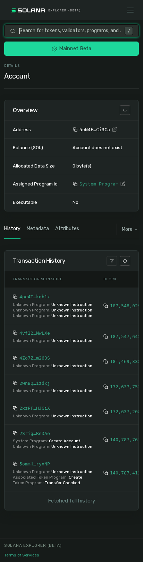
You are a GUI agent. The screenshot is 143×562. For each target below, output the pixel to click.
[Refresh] (125, 261)
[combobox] (69, 30)
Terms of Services (21, 555)
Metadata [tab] (38, 229)
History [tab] (12, 229)
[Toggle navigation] (130, 10)
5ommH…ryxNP (34, 463)
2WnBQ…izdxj (34, 383)
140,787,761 (125, 439)
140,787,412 (125, 472)
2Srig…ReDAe (34, 433)
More (127, 229)
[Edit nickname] (114, 129)
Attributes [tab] (67, 229)
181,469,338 (125, 361)
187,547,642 (125, 336)
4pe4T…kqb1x (34, 296)
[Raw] (125, 110)
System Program (98, 184)
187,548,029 (125, 305)
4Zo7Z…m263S (34, 358)
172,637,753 (125, 386)
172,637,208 (125, 411)
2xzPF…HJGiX (34, 408)
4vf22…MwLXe (34, 333)
